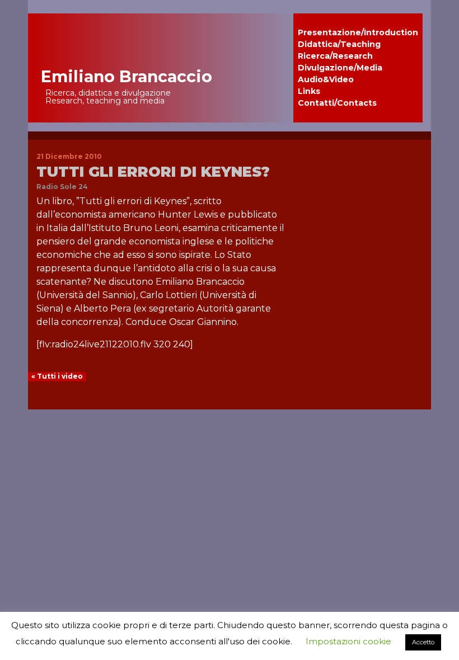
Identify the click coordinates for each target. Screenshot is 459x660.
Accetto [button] (423, 642)
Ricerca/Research (335, 56)
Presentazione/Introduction (358, 32)
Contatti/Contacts (337, 103)
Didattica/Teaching (339, 44)
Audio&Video (326, 79)
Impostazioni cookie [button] (348, 641)
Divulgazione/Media (340, 68)
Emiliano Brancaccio (126, 76)
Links (309, 91)
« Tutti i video (57, 376)
